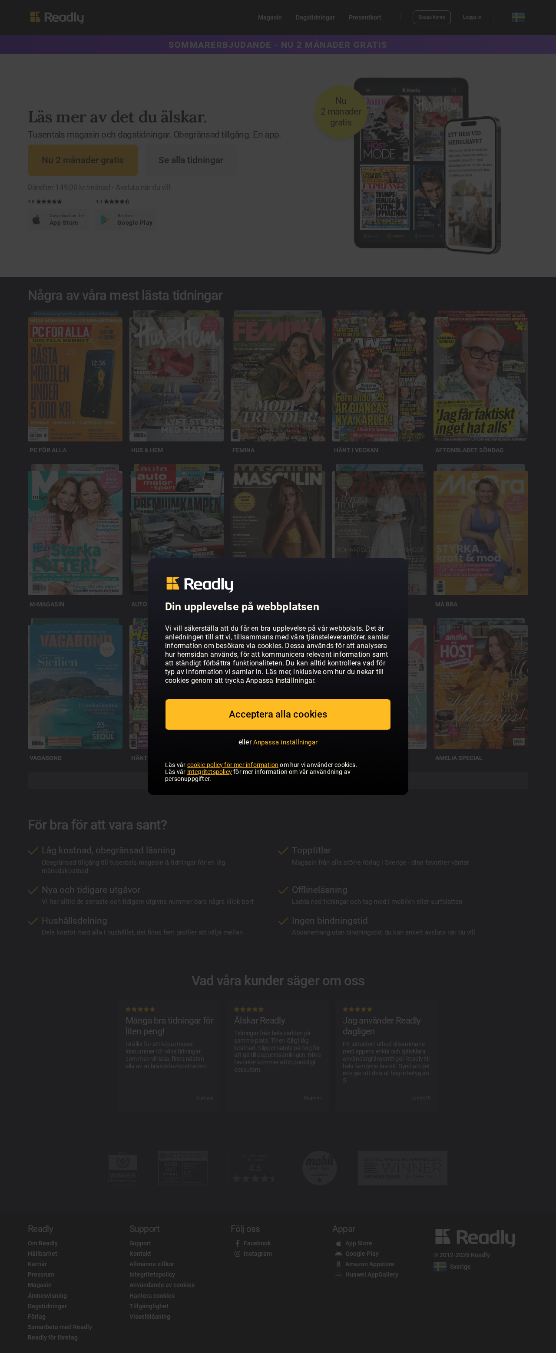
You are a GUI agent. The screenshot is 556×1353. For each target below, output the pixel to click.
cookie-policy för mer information (233, 764)
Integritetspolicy (209, 771)
